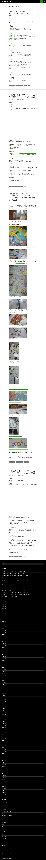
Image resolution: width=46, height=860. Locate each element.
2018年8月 (4, 742)
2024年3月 (4, 656)
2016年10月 (4, 788)
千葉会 (10, 52)
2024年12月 (4, 639)
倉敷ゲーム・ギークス (13, 55)
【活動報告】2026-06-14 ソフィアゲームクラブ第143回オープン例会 (15, 575)
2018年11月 (4, 736)
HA (17, 17)
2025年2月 (4, 634)
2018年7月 (4, 745)
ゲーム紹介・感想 (15, 193)
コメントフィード (5, 838)
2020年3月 (4, 701)
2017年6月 (4, 773)
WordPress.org (4, 840)
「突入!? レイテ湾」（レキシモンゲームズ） (18, 309)
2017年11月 (4, 762)
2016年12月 (4, 784)
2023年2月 (4, 682)
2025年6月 (4, 626)
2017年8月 (4, 768)
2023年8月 (4, 671)
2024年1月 (4, 660)
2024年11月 (4, 641)
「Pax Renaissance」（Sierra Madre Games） (18, 389)
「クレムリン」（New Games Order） (17, 325)
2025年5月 (4, 628)
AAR (3, 813)
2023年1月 (4, 684)
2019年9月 (4, 714)
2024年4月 (4, 654)
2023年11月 (4, 665)
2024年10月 (4, 643)
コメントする (21, 17)
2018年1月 (4, 758)
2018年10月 (4, 738)
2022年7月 (4, 693)
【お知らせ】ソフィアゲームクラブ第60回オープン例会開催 (23, 472)
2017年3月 (4, 777)
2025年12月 (4, 617)
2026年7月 (4, 606)
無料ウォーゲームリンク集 (7, 853)
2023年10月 (4, 667)
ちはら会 (11, 28)
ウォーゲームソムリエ (6, 807)
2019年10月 (4, 712)
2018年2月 (4, 755)
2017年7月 (4, 771)
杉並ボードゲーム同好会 (14, 36)
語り (2, 826)
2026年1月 (4, 615)
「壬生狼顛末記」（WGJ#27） (15, 436)
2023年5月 (4, 678)
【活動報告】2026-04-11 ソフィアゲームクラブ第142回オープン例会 (15, 580)
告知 (29, 85)
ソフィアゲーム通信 (7, 1)
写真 (26, 193)
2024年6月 (4, 649)
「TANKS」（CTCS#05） (14, 454)
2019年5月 (4, 723)
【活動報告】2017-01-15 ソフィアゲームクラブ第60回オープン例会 (22, 197)
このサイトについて (5, 850)
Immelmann (11, 29)
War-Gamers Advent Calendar (7, 804)
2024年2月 (4, 658)
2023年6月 (4, 675)
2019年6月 (4, 721)
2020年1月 (4, 706)
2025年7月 (4, 623)
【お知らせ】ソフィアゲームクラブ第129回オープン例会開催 (13, 594)
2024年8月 (4, 645)
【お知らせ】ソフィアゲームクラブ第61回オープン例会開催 (23, 96)
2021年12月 (4, 695)
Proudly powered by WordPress (7, 858)
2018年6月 (4, 747)
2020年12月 (4, 697)
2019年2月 (4, 729)
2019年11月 (4, 710)
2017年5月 (4, 775)
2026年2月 (4, 613)
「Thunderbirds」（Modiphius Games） (17, 247)
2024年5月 (4, 652)
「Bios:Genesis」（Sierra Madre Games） (17, 260)
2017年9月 (4, 766)
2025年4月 (4, 630)
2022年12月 (4, 686)
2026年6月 (4, 608)
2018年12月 (4, 734)
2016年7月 (4, 794)
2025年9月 (4, 621)
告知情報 (24, 11)
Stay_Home (4, 802)
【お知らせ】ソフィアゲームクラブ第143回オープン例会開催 (13, 577)
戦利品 (3, 824)
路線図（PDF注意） (14, 148)
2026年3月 (4, 610)
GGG (10, 46)
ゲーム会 (10, 11)
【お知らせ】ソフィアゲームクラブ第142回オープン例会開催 (13, 587)
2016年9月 (4, 790)
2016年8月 (4, 792)
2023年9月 (4, 669)
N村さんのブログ (19, 263)
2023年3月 (4, 680)
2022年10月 (4, 690)
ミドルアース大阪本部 (13, 67)
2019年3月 (4, 727)
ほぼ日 (24, 21)
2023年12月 (4, 662)
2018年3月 (4, 753)
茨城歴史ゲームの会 (13, 74)
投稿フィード (4, 836)
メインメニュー (44, 1)
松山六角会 (11, 39)
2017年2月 (4, 779)
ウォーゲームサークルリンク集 (8, 848)
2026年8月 (4, 604)
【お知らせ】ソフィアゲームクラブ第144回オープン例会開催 (13, 573)
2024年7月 (4, 647)
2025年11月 (4, 619)
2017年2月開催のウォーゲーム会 (23, 14)
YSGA (10, 38)
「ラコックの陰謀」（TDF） (15, 296)
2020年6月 (4, 699)
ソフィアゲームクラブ (15, 11)
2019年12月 (4, 708)
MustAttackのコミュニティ (30, 153)
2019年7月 (4, 719)
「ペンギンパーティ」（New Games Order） (18, 449)
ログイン (3, 834)
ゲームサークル (12, 85)
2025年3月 (4, 632)
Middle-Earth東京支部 (13, 35)
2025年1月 (4, 636)
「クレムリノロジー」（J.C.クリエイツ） (18, 415)
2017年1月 (4, 781)
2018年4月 (4, 751)
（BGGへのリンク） (31, 247)
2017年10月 (4, 764)
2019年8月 (4, 716)
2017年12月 (4, 760)
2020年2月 (4, 703)
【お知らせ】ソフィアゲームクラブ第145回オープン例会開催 (13, 571)
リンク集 (20, 11)
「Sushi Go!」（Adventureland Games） (17, 456)
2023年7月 (4, 673)
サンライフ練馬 (12, 108)
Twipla (21, 153)
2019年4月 (4, 725)
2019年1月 (4, 732)
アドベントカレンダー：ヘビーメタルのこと (10, 596)
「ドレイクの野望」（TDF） (15, 402)
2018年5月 (4, 749)
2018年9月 (4, 740)
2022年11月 (4, 688)
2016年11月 (4, 786)
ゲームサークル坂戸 (13, 54)
